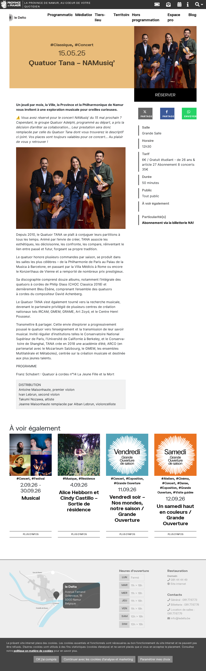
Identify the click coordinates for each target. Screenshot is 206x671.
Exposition (135, 478)
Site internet (178, 583)
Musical (31, 498)
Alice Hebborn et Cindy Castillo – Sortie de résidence (79, 500)
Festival (39, 478)
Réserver (165, 94)
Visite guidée (184, 492)
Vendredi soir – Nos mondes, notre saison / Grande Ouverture (127, 508)
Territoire (121, 15)
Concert (85, 44)
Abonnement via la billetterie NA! (168, 223)
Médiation (83, 15)
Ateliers (169, 478)
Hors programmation (145, 17)
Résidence (88, 478)
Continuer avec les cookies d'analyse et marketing (98, 659)
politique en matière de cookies (33, 650)
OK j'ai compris (46, 659)
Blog (192, 15)
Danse (184, 483)
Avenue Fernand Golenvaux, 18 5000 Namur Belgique (75, 597)
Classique (63, 44)
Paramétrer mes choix (155, 659)
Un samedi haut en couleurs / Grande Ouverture (175, 514)
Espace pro (174, 17)
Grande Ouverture (128, 483)
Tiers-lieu (100, 17)
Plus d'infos (30, 534)
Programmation (59, 15)
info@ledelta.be (180, 618)
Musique (71, 478)
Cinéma (183, 478)
